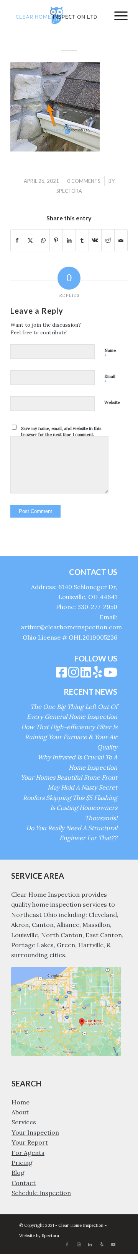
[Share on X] (30, 240)
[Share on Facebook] (17, 240)
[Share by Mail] (121, 240)
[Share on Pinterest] (56, 240)
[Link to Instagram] (78, 1244)
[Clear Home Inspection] (57, 15)
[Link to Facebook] (67, 1244)
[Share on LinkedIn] (69, 240)
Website (112, 402)
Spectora (69, 191)
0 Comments (83, 181)
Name (110, 354)
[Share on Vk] (95, 240)
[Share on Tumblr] (82, 240)
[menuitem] (117, 15)
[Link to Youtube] (113, 1244)
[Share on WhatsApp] (43, 240)
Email (109, 380)
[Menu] (117, 15)
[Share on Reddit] (108, 240)
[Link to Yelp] (101, 1244)
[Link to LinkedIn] (90, 1244)
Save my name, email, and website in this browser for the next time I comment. (61, 432)
